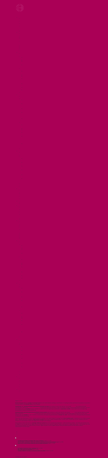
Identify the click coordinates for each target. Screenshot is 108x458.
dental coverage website (34, 407)
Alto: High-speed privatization (25, 449)
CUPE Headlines (21, 438)
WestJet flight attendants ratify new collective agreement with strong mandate (37, 442)
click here (72, 412)
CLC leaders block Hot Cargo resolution (27, 448)
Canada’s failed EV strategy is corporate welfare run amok (31, 450)
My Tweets (17, 455)
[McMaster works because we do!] (20, 11)
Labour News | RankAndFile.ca (25, 445)
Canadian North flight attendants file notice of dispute (31, 440)
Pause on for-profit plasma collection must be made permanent (33, 443)
